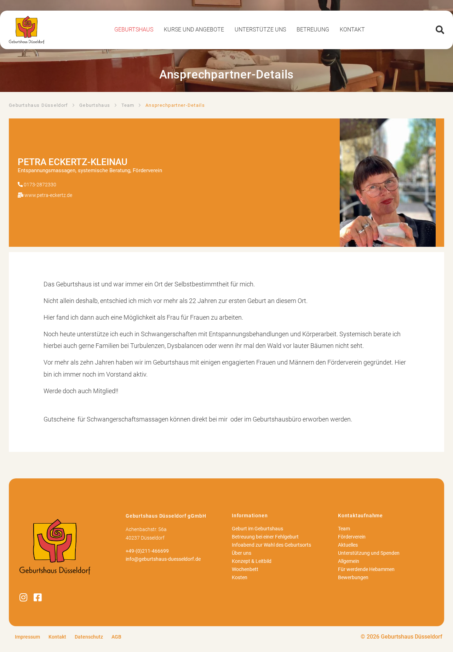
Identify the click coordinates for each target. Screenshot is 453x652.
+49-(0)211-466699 (147, 551)
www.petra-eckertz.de (48, 195)
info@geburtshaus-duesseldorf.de (163, 559)
